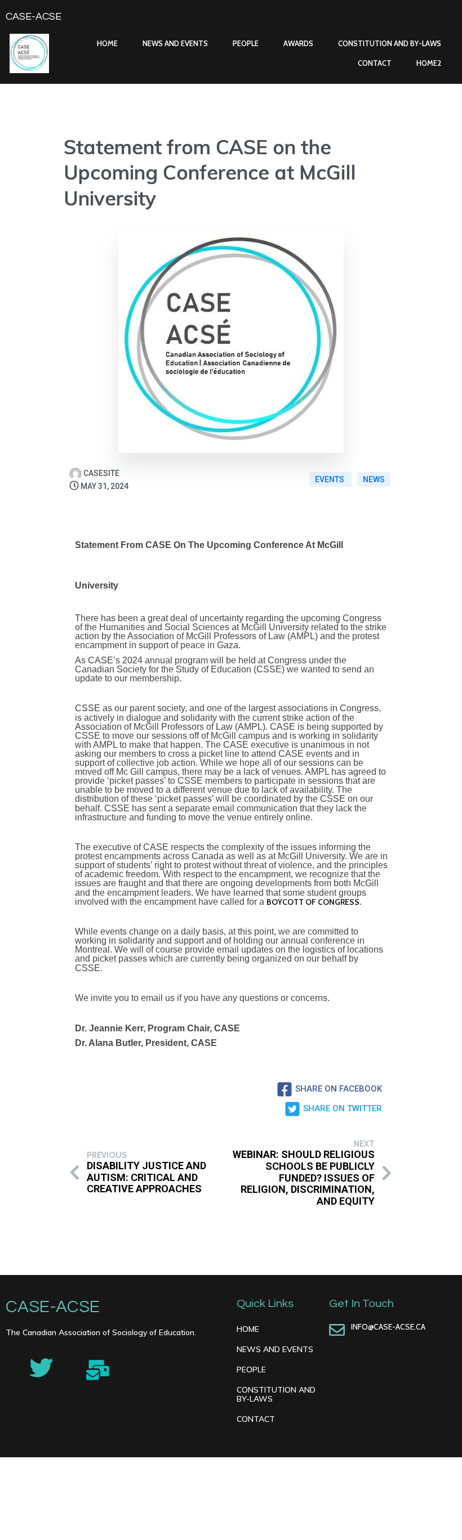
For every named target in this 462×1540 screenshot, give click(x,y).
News (374, 479)
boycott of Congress (312, 902)
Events (330, 479)
